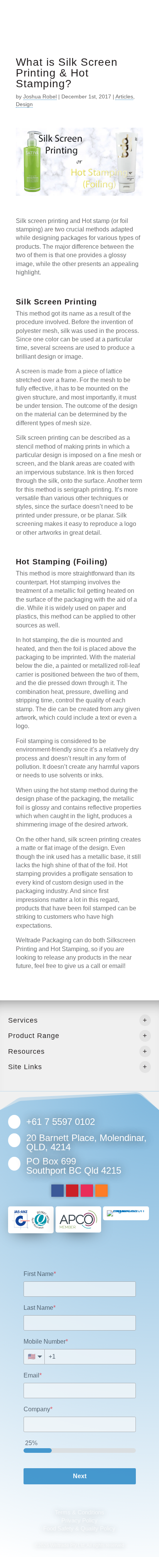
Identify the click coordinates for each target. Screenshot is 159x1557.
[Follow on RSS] (101, 1190)
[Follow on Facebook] (57, 1190)
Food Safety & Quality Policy (79, 1528)
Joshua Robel (40, 96)
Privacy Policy (79, 1520)
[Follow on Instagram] (87, 1190)
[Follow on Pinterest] (72, 1190)
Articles (124, 96)
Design (24, 104)
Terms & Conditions (79, 1512)
